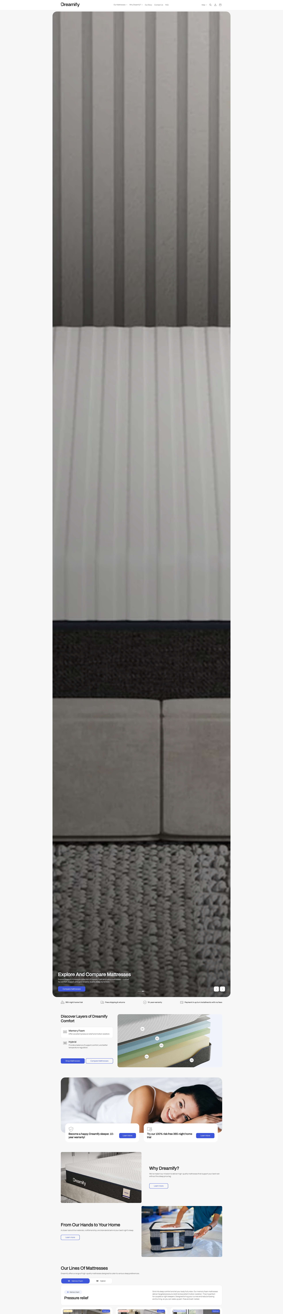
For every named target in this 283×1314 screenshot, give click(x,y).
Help (203, 5)
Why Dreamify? (135, 5)
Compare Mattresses (99, 1061)
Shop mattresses (70, 989)
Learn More (127, 1135)
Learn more (158, 1185)
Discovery (92, 989)
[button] (210, 4)
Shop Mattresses (72, 1061)
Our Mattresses (119, 5)
